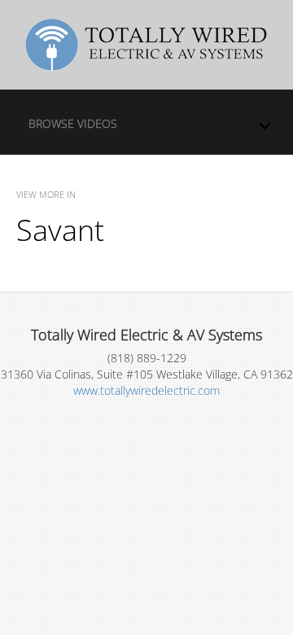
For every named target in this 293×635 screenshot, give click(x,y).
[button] (150, 120)
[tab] (146, 122)
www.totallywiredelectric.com (146, 390)
